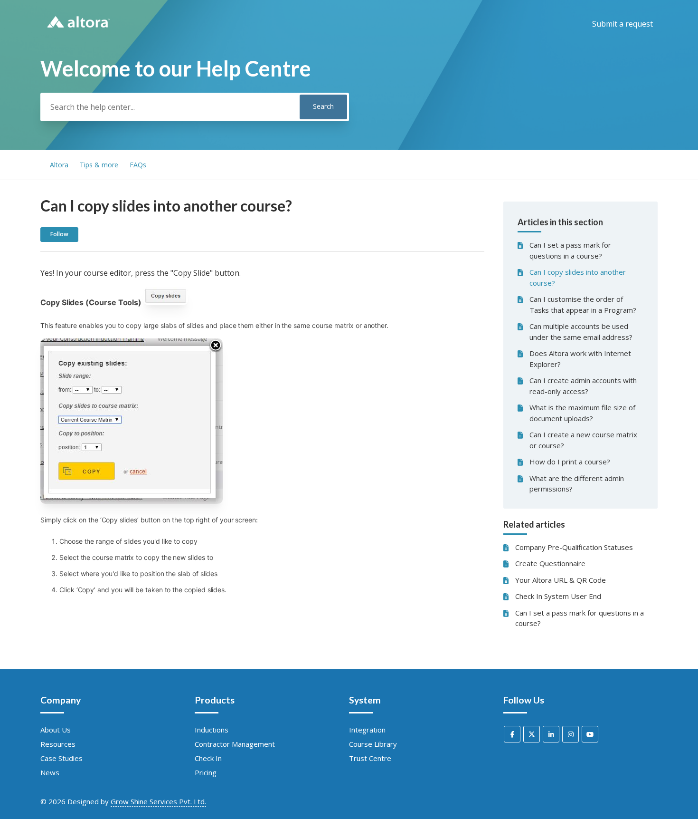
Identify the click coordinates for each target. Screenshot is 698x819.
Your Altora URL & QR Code (560, 580)
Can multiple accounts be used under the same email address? (580, 331)
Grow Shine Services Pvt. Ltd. (158, 801)
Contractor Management (235, 744)
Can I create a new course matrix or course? (583, 440)
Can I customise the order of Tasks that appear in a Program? (582, 304)
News (49, 772)
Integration (367, 729)
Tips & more (99, 164)
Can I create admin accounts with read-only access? (583, 386)
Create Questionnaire (550, 563)
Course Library (373, 744)
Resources (57, 744)
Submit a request (622, 24)
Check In (208, 758)
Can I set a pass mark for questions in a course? (570, 250)
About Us (55, 729)
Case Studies (61, 758)
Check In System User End (558, 596)
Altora (59, 164)
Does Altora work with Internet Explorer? (580, 358)
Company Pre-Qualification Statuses (574, 547)
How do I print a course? (569, 461)
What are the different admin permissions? (576, 483)
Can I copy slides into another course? (577, 277)
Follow (59, 234)
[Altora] (78, 31)
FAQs (138, 164)
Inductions (211, 729)
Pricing (206, 772)
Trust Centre (370, 758)
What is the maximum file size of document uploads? (582, 413)
